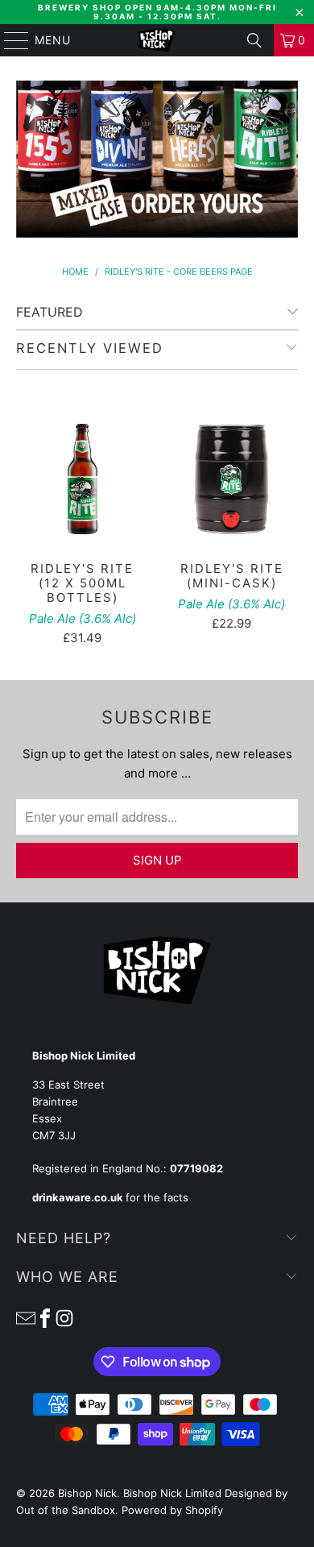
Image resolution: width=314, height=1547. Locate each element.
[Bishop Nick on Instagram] (64, 1317)
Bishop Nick (87, 1493)
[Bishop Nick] (157, 40)
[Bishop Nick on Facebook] (45, 1317)
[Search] (254, 40)
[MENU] (9, 40)
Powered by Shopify (172, 1509)
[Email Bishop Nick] (25, 1317)
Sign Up (157, 860)
